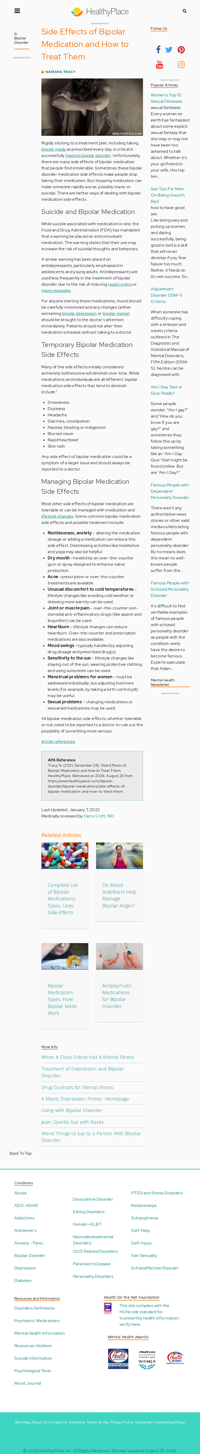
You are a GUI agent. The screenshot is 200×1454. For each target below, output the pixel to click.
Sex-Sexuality (144, 1255)
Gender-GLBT (87, 1224)
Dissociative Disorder (93, 1199)
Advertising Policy (169, 1422)
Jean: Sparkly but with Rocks (72, 1122)
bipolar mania (115, 313)
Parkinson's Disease (92, 1264)
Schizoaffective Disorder (155, 1268)
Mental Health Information (39, 1333)
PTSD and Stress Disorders (157, 1193)
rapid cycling (120, 284)
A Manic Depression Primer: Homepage (85, 1099)
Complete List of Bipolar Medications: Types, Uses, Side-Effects (63, 899)
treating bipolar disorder (88, 155)
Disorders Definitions (34, 1308)
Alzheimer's (25, 1230)
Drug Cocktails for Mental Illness (77, 1087)
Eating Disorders (88, 1211)
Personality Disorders (93, 1276)
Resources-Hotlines (33, 1345)
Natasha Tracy (61, 72)
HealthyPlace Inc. (55, 1450)
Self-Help (140, 1230)
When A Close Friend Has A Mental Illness (87, 1057)
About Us (39, 1422)
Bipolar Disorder (29, 1255)
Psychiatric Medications (36, 1320)
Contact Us (57, 1422)
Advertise (77, 1422)
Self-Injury (141, 1243)
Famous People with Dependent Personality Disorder (170, 491)
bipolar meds (53, 149)
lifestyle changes (57, 516)
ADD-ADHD (26, 1205)
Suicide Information (33, 1358)
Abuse (20, 1193)
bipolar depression (79, 313)
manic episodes (56, 290)
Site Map (22, 1422)
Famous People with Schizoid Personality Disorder (170, 589)
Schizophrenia (144, 1218)
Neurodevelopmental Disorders (93, 1240)
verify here (130, 1324)
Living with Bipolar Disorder (71, 1110)
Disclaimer (144, 1422)
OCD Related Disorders (95, 1251)
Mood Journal (27, 1383)
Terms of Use (98, 1422)
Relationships (144, 1205)
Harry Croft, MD (99, 816)
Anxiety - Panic (28, 1243)
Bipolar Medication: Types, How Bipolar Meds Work (62, 999)
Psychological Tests (32, 1370)
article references (58, 741)
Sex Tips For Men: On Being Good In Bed (168, 195)
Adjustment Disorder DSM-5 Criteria (166, 295)
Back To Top (21, 1153)
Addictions (24, 1218)
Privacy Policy (122, 1422)
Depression (25, 1268)
